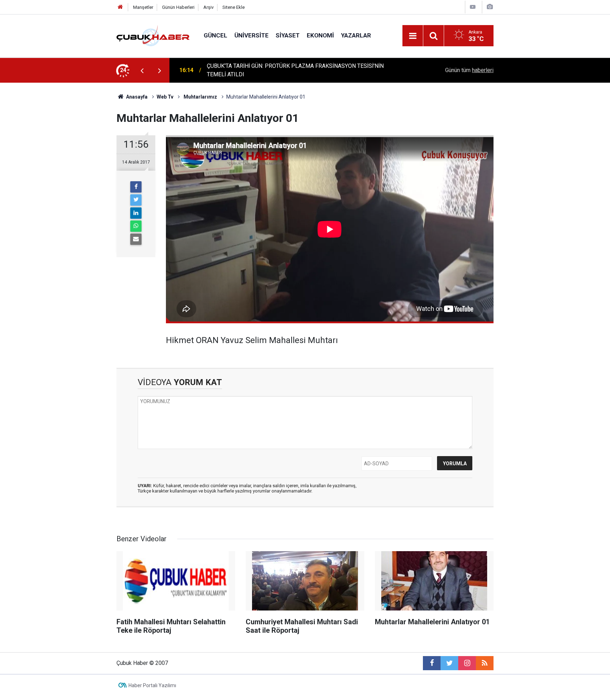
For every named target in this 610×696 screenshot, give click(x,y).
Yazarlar (356, 35)
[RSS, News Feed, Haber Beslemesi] (485, 663)
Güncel (215, 35)
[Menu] (412, 36)
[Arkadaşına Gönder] (136, 239)
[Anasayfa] (120, 7)
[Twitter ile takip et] (449, 663)
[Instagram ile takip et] (467, 663)
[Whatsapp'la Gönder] (136, 226)
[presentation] (142, 70)
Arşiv (208, 7)
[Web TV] (473, 7)
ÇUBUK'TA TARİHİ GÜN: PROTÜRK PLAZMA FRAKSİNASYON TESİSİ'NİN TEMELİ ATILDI (295, 70)
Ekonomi (320, 35)
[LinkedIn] (136, 213)
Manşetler (143, 7)
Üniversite (251, 35)
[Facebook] (136, 187)
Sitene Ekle (233, 7)
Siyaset (288, 35)
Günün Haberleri (178, 7)
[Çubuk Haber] (153, 35)
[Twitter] (136, 200)
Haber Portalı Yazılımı (152, 685)
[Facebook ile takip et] (432, 663)
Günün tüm (469, 70)
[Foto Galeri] (490, 7)
